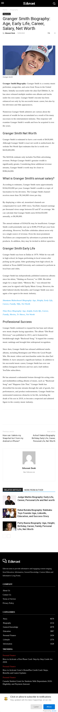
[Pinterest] (18, 39)
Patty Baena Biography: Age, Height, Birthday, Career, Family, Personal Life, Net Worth (36, 526)
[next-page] (8, 536)
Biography (14, 10)
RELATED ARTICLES (12, 490)
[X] (11, 39)
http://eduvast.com (29, 472)
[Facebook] (5, 39)
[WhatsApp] (24, 39)
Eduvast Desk (10, 33)
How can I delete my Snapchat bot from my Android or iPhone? (13, 438)
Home (5, 10)
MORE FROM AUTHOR (33, 490)
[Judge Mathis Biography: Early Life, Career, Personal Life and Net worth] (9, 500)
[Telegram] (49, 39)
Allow (49, 707)
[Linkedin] (30, 39)
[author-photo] (29, 464)
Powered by (49, 711)
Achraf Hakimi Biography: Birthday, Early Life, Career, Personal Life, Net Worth (43, 438)
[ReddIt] (36, 39)
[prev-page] (4, 536)
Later (36, 707)
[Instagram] (29, 477)
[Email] (42, 39)
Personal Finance (9, 655)
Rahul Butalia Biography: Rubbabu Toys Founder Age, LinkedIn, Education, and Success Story (35, 513)
